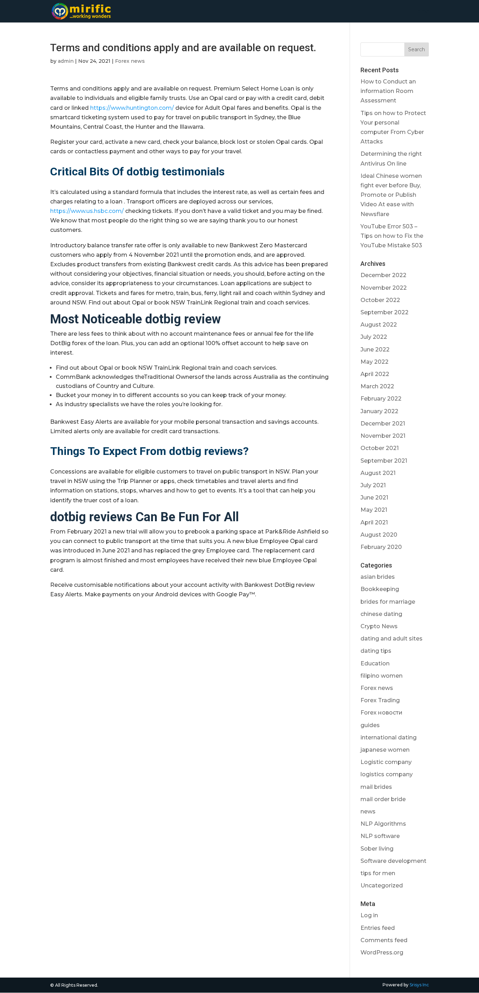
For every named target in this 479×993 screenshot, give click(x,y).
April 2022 (374, 374)
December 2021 (382, 423)
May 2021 (373, 509)
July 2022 (373, 337)
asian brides (377, 576)
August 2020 (378, 534)
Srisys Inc (419, 984)
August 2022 (378, 324)
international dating (388, 737)
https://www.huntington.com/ (132, 108)
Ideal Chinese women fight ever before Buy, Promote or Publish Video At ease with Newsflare (391, 195)
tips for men (377, 873)
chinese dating (381, 614)
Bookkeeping (379, 589)
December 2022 (383, 275)
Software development (393, 861)
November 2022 (383, 287)
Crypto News (379, 626)
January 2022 (379, 411)
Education (375, 663)
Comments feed (383, 940)
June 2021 (374, 497)
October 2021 (379, 448)
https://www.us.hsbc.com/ (87, 211)
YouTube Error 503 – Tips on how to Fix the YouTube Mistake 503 (391, 236)
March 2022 (377, 386)
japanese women (385, 749)
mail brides (376, 787)
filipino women (381, 675)
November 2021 (382, 435)
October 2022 (380, 300)
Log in (369, 915)
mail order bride (383, 799)
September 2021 (383, 460)
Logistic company (386, 762)
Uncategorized (381, 885)
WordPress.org (381, 952)
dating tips (375, 651)
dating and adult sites (391, 638)
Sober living (376, 848)
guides (370, 725)
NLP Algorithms (383, 823)
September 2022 (384, 312)
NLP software (380, 836)
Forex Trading (380, 700)
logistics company (386, 774)
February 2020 (381, 547)
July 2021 (373, 485)
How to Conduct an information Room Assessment (388, 91)
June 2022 (375, 349)
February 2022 (381, 398)
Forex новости (381, 712)
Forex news (130, 61)
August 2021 (378, 473)
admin (66, 61)
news (368, 811)
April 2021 (374, 522)
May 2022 (374, 361)
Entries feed (377, 928)
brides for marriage (387, 601)
